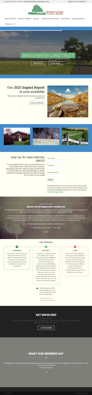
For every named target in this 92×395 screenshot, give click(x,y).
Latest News (65, 18)
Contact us (8, 24)
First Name (51, 158)
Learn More (55, 63)
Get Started (47, 328)
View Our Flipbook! (37, 103)
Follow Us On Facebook (77, 1)
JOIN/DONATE (38, 63)
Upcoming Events (78, 18)
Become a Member (24, 18)
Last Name (51, 165)
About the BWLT (10, 18)
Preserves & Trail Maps (50, 18)
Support (36, 18)
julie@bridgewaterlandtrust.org (37, 1)
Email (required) (53, 172)
